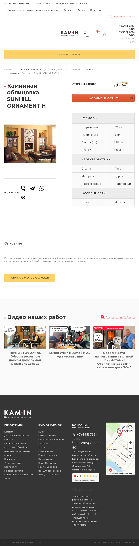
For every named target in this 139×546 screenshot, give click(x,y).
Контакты (95, 10)
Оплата (68, 10)
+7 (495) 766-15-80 (126, 28)
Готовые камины (47, 455)
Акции (81, 10)
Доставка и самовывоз (17, 435)
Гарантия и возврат (15, 443)
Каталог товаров (19, 3)
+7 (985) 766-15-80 (126, 34)
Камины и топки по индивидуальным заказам (32, 10)
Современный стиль (81, 69)
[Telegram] (32, 188)
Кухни (41, 431)
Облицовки (55, 69)
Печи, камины (46, 451)
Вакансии (9, 459)
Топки (41, 447)
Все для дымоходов (49, 470)
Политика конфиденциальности (22, 542)
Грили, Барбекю (47, 466)
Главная (8, 69)
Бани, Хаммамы (47, 463)
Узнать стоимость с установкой (30, 278)
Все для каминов (31, 69)
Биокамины (45, 459)
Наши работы (42, 3)
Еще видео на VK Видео (120, 317)
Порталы (43, 443)
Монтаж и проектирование (71, 3)
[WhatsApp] (41, 188)
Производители (13, 470)
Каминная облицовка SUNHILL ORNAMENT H (33, 73)
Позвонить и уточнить (103, 98)
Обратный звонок (124, 16)
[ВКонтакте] (23, 197)
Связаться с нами (14, 463)
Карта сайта (11, 466)
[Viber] (23, 188)
